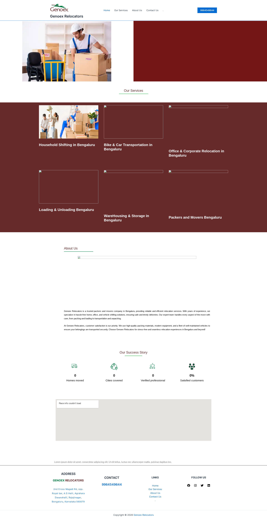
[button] (207, 10)
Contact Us (152, 10)
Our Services (121, 10)
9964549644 (112, 484)
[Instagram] (195, 486)
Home (107, 10)
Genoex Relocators (66, 16)
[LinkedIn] (208, 486)
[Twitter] (202, 486)
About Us (137, 10)
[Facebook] (188, 486)
